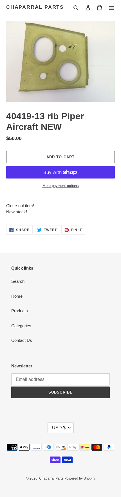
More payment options (60, 186)
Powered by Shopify (79, 478)
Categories (21, 325)
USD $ (59, 427)
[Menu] (111, 7)
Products (19, 310)
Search (17, 281)
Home (17, 296)
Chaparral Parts (35, 7)
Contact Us (21, 340)
